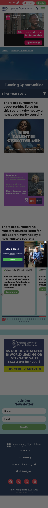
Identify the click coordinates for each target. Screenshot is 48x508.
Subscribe (12, 259)
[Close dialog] (45, 242)
